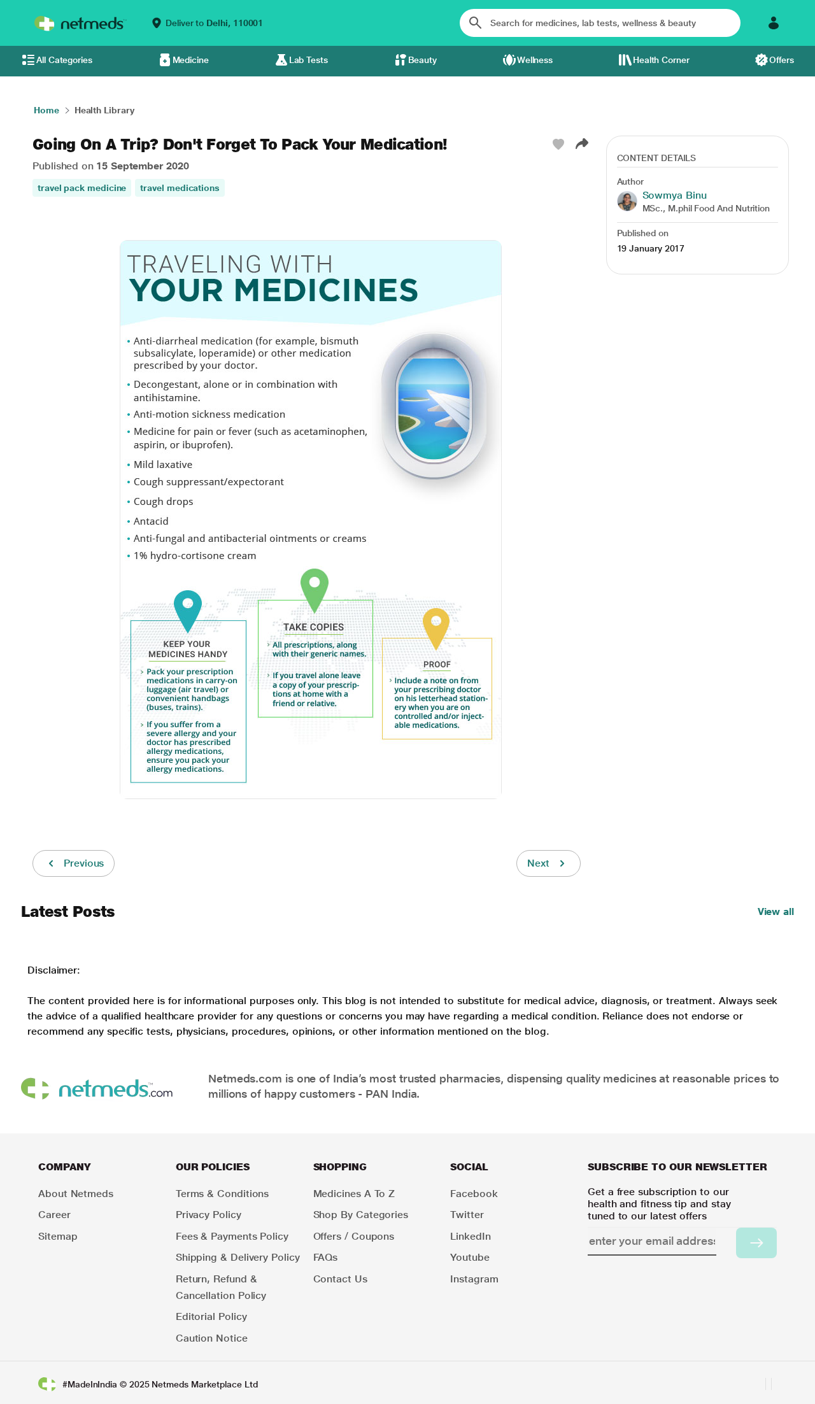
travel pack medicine (82, 188)
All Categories (64, 60)
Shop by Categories (361, 1215)
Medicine (191, 60)
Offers (781, 60)
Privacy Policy (208, 1215)
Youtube (469, 1257)
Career (54, 1215)
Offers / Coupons (354, 1236)
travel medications (180, 188)
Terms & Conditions (222, 1194)
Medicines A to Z (354, 1194)
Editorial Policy (211, 1316)
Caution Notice (212, 1338)
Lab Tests (308, 60)
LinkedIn (470, 1236)
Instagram (474, 1279)
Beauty (422, 60)
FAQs (325, 1257)
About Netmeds (75, 1194)
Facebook (473, 1194)
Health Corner (661, 60)
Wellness (535, 60)
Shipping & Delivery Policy (238, 1257)
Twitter (466, 1215)
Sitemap (57, 1236)
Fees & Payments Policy (232, 1236)
